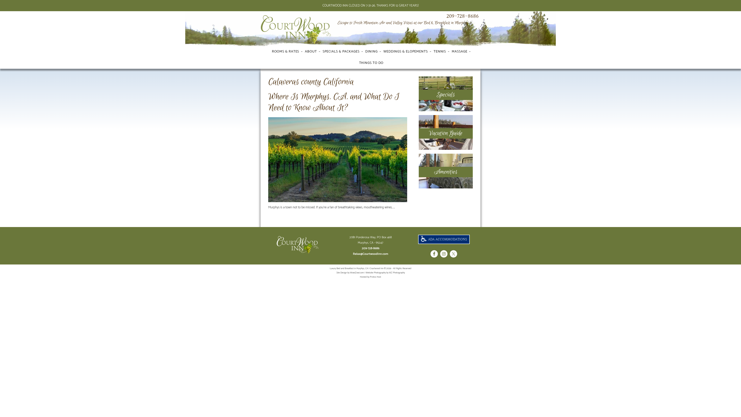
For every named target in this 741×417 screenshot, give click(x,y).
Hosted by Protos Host (370, 277)
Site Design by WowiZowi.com (350, 273)
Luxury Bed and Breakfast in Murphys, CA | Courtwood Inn (303, 29)
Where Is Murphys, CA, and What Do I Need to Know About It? (333, 102)
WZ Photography (397, 273)
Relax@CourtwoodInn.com (370, 254)
